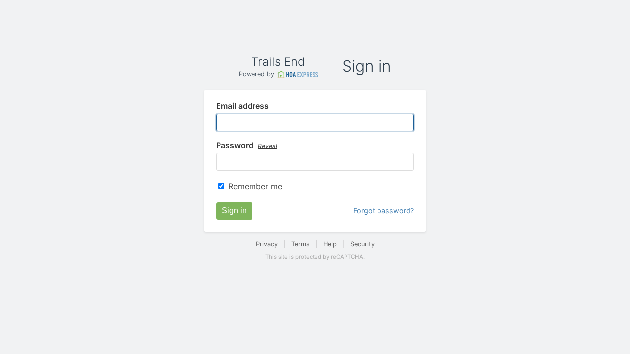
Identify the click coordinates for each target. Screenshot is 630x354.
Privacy (267, 244)
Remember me (255, 186)
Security (362, 244)
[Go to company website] (297, 74)
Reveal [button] (267, 145)
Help (330, 244)
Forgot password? (383, 210)
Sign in (234, 210)
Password (246, 145)
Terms (300, 244)
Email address (242, 106)
